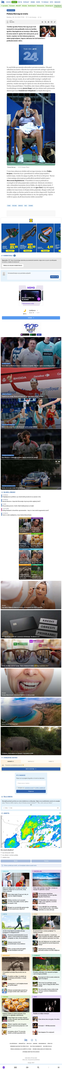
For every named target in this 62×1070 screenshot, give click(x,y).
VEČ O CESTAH (30, 769)
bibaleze (6, 871)
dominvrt (37, 955)
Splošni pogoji (47, 1046)
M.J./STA (12, 22)
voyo (35, 997)
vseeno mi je (5, 857)
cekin (35, 914)
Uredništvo (22, 1043)
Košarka (24, 5)
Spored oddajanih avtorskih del (42, 1049)
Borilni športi (32, 5)
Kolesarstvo (40, 5)
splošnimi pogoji (29, 787)
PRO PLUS (29, 1043)
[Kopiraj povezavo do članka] (54, 22)
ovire (51, 761)
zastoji (31, 761)
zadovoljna (38, 871)
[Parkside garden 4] (27, 238)
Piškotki (49, 1043)
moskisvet (6, 955)
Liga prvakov (4, 5)
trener (31, 205)
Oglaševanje (13, 1043)
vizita (5, 914)
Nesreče (11, 761)
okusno (5, 997)
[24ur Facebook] (32, 1040)
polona (14, 205)
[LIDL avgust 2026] (31, 220)
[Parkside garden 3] (10, 238)
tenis (8, 205)
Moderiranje (42, 1043)
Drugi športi (57, 5)
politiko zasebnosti (40, 787)
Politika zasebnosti (36, 1046)
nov (26, 205)
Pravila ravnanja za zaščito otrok (20, 1049)
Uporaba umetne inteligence (31, 1051)
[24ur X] (36, 1040)
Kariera (35, 1043)
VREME (30, 317)
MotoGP (18, 5)
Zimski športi (49, 5)
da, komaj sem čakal (8, 852)
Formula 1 (12, 5)
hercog (20, 205)
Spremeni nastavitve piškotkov (19, 1046)
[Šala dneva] (58, 808)
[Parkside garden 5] (45, 238)
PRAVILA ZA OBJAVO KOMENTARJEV (12, 265)
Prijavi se (53, 276)
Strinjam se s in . (31, 787)
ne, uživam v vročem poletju (10, 855)
